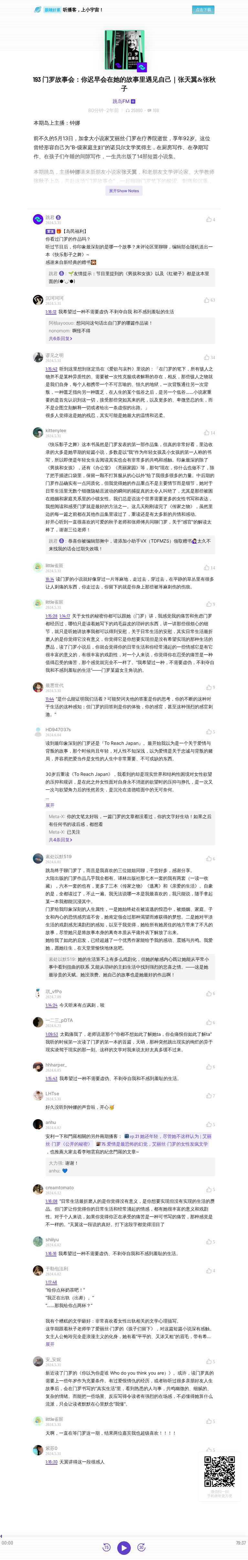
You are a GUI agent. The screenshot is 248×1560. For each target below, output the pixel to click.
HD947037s (58, 729)
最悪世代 (55, 685)
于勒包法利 (57, 1268)
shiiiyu (52, 1239)
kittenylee (56, 430)
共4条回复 (59, 839)
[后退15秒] (106, 1548)
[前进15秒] (141, 1548)
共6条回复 (59, 338)
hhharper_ (56, 1064)
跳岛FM (121, 101)
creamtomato (60, 1187)
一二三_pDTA (59, 1020)
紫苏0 (51, 1448)
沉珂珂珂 (55, 298)
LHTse (52, 1093)
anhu (51, 1122)
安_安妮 (53, 1359)
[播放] (124, 1548)
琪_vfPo (54, 991)
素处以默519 (59, 856)
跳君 (50, 217)
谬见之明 (55, 355)
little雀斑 (54, 565)
